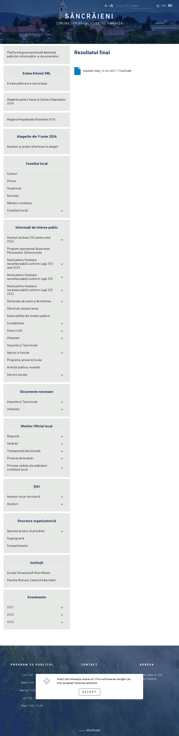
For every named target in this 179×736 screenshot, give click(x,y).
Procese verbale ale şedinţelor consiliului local (27, 467)
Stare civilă (14, 330)
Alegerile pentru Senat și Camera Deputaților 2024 (36, 101)
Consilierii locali (17, 210)
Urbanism (13, 338)
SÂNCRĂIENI (89, 16)
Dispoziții (13, 436)
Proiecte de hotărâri (20, 458)
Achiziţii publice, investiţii (23, 367)
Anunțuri (12, 504)
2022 (10, 615)
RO (170, 6)
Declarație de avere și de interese (29, 301)
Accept (89, 692)
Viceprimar (14, 188)
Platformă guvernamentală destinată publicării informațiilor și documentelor (33, 54)
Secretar (13, 196)
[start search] (157, 5)
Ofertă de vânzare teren (22, 308)
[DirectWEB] (89, 731)
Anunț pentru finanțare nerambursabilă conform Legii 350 (30, 277)
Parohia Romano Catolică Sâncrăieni (31, 580)
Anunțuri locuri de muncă (23, 496)
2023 (10, 622)
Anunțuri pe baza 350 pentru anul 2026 (29, 239)
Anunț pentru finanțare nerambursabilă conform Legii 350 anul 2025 (30, 264)
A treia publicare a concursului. (27, 83)
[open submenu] (61, 210)
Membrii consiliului (19, 203)
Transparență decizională (23, 451)
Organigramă (15, 538)
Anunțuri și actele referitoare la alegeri (32, 146)
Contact (12, 174)
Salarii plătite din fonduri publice (28, 316)
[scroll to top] (170, 728)
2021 (10, 607)
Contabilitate (15, 323)
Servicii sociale (17, 375)
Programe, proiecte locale (24, 360)
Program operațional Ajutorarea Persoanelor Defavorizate (28, 250)
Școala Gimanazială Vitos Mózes (28, 573)
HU (164, 6)
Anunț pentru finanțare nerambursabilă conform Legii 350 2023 (30, 290)
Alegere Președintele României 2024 (31, 119)
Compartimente (17, 546)
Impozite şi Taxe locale (22, 345)
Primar (11, 181)
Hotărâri (12, 443)
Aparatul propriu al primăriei (25, 531)
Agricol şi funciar (18, 353)
